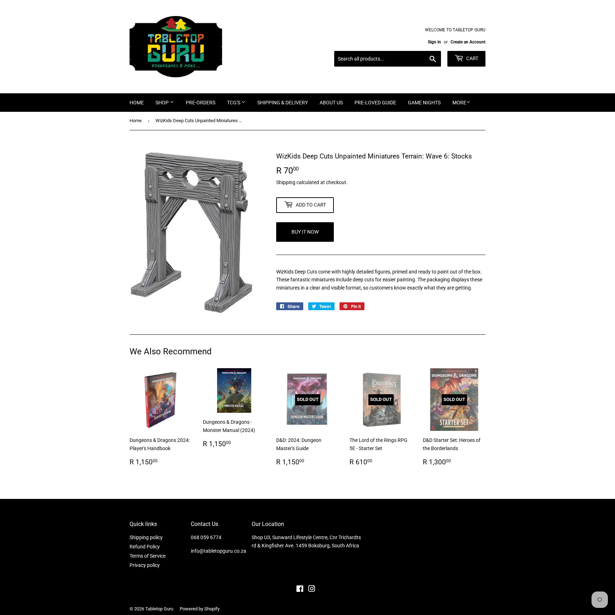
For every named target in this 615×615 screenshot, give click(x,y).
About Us (331, 102)
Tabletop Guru (159, 608)
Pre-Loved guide (375, 102)
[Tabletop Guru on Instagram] (311, 590)
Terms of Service (147, 556)
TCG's (234, 102)
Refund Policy (145, 546)
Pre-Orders (200, 102)
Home (137, 102)
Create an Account (468, 42)
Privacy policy (145, 565)
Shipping (285, 182)
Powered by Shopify (200, 608)
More (459, 102)
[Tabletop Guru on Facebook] (300, 590)
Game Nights (424, 102)
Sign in (434, 42)
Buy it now (305, 232)
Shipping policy (146, 537)
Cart (471, 58)
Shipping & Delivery (282, 102)
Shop (163, 102)
